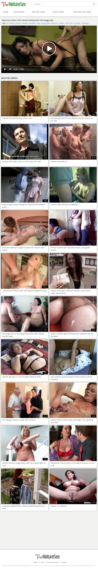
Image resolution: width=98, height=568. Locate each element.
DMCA (36, 562)
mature (61, 23)
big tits (18, 23)
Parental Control (52, 562)
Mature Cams (38, 12)
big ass (12, 23)
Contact (64, 562)
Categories (19, 12)
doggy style (46, 23)
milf (66, 23)
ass (7, 23)
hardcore (54, 23)
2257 (42, 562)
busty (38, 23)
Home (5, 12)
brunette (32, 23)
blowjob (25, 23)
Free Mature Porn (82, 12)
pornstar (77, 23)
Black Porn (58, 12)
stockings (85, 23)
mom (71, 23)
